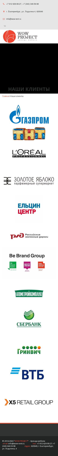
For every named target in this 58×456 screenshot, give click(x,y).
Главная (5, 96)
